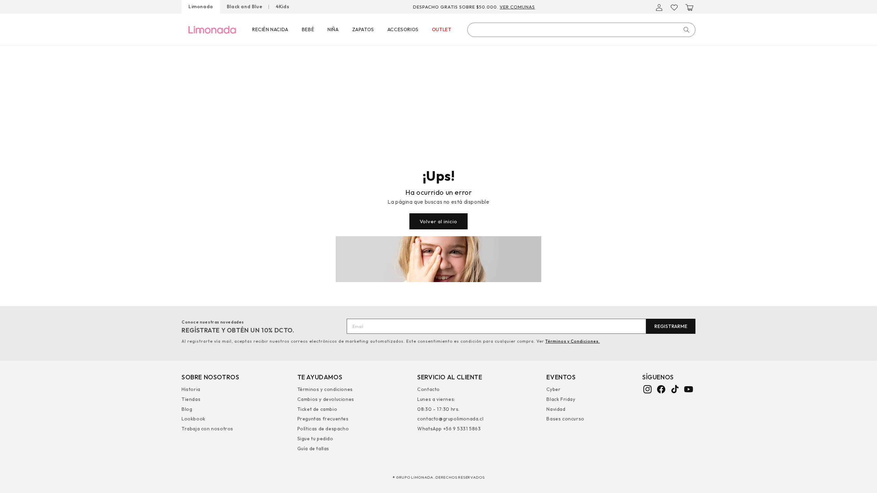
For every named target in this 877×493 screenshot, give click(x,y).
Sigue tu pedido (315, 438)
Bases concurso (565, 419)
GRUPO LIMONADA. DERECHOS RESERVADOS (440, 477)
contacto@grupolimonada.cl (450, 419)
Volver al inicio (438, 221)
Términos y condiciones (325, 390)
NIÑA (333, 29)
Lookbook (194, 419)
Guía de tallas (313, 448)
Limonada (200, 6)
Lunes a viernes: (436, 399)
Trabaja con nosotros (207, 429)
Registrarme (670, 326)
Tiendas (191, 399)
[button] (689, 7)
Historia (191, 390)
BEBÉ (308, 29)
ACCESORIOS (403, 29)
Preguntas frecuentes (323, 419)
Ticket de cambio (317, 409)
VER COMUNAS (529, 7)
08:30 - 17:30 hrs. (438, 409)
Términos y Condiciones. (572, 341)
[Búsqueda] (686, 30)
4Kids (282, 6)
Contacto (428, 390)
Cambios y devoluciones (325, 399)
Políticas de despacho (323, 429)
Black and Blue (244, 6)
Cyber (553, 390)
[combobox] (581, 30)
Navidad (555, 409)
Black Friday (560, 399)
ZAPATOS (363, 29)
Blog (187, 409)
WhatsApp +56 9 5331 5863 (449, 429)
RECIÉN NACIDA (270, 29)
